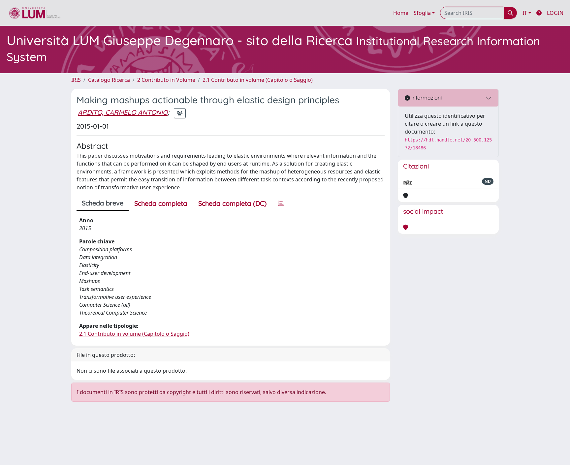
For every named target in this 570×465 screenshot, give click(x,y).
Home (400, 12)
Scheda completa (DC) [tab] (232, 203)
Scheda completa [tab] (160, 203)
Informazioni (426, 97)
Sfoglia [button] (422, 12)
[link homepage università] (35, 13)
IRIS (76, 79)
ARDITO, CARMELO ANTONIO (123, 112)
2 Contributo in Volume (166, 79)
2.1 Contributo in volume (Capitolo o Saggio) (258, 79)
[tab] (281, 203)
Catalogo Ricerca (109, 79)
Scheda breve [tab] (102, 203)
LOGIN (555, 12)
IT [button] (524, 12)
